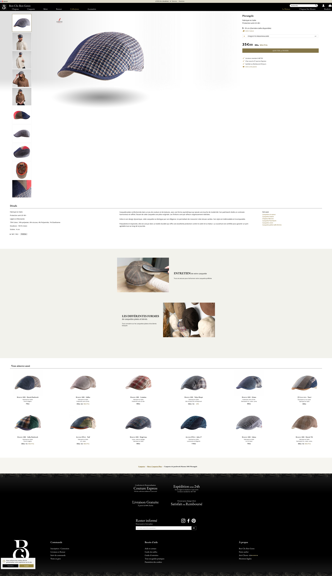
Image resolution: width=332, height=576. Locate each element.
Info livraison (251, 67)
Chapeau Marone (268, 219)
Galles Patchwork (27, 437)
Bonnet (59, 9)
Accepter (26, 566)
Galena (249, 437)
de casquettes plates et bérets (140, 317)
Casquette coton (267, 223)
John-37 (194, 437)
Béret (45, 9)
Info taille (249, 31)
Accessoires (91, 9)
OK (194, 528)
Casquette (31, 9)
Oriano (249, 397)
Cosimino (138, 397)
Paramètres (10, 566)
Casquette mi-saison (269, 214)
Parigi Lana (138, 437)
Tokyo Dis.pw (193, 397)
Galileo (83, 397)
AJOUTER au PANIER (280, 50)
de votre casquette (190, 273)
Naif (83, 437)
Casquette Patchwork (269, 221)
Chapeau (15, 9)
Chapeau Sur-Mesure (307, 9)
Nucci (305, 397)
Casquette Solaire (268, 217)
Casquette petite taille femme (272, 225)
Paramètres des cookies (153, 562)
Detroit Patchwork (27, 397)
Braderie (327, 9)
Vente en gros (55, 558)
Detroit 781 (304, 437)
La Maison (286, 9)
